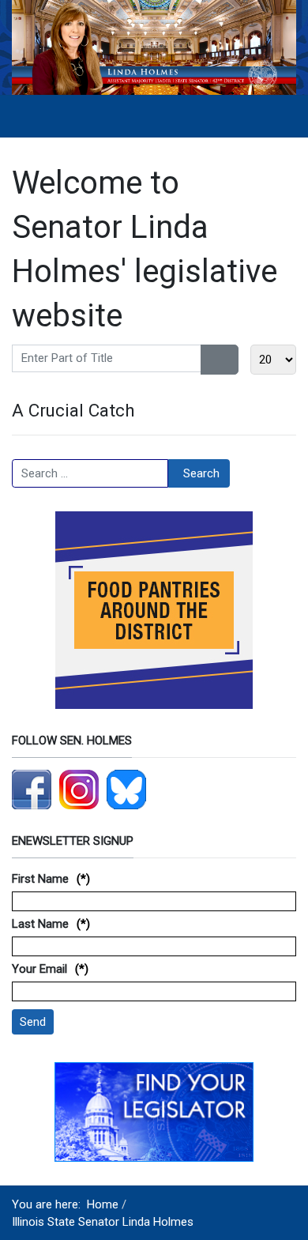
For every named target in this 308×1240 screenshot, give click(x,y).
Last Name (40, 924)
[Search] (210, 360)
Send (33, 1022)
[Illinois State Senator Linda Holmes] (154, 46)
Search (201, 473)
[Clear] (229, 360)
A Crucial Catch (73, 410)
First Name (40, 879)
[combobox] (90, 473)
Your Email (39, 969)
